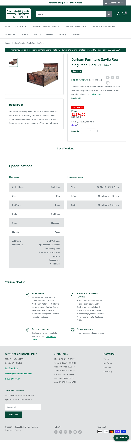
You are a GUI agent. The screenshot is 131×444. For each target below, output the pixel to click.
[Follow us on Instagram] (65, 432)
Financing (36, 34)
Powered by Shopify (13, 430)
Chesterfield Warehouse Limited (45, 26)
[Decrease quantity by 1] (84, 131)
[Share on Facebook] (108, 77)
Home (7, 26)
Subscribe (13, 414)
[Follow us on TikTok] (80, 432)
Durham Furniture (79, 80)
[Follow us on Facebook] (56, 432)
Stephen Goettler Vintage (103, 26)
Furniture (19, 26)
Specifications (65, 148)
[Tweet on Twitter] (117, 77)
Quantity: (75, 131)
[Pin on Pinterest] (112, 77)
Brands (25, 34)
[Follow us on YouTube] (75, 432)
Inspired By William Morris (76, 26)
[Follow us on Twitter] (60, 432)
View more (97, 94)
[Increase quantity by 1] (97, 131)
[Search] (109, 14)
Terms (106, 359)
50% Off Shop (11, 34)
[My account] (118, 13)
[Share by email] (108, 83)
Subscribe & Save (116, 3)
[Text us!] (121, 438)
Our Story (62, 34)
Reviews (49, 34)
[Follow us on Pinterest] (70, 432)
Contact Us (76, 34)
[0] (123, 13)
